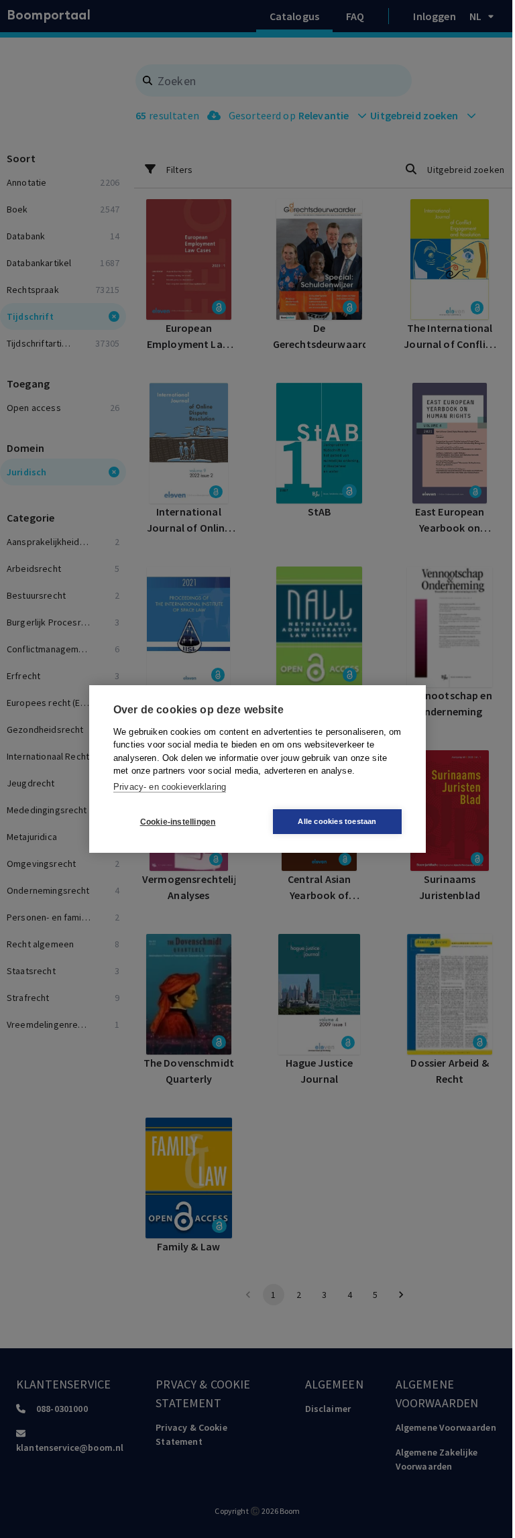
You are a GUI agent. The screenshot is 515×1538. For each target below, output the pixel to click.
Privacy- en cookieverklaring (169, 787)
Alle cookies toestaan (337, 821)
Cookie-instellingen (178, 822)
